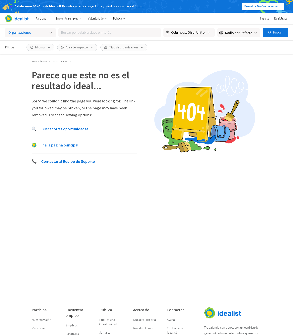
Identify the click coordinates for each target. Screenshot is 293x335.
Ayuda (171, 320)
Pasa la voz (39, 328)
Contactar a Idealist (175, 330)
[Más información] (189, 33)
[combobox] (110, 32)
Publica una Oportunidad (108, 322)
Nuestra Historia (144, 320)
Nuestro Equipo (143, 328)
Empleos (72, 325)
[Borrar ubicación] (209, 32)
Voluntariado (96, 19)
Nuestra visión (41, 320)
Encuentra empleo (67, 19)
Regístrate (280, 19)
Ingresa (264, 19)
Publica (117, 19)
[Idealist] (17, 18)
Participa (41, 19)
